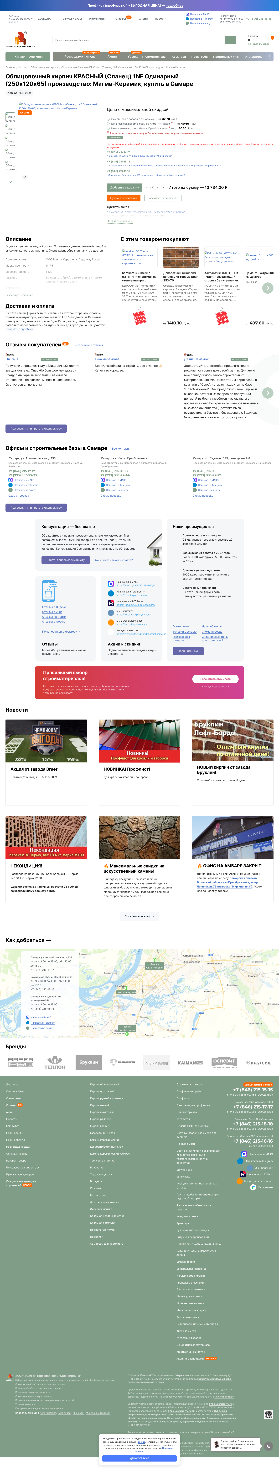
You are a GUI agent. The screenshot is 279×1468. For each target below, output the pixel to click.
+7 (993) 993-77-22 (207, 475)
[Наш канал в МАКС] (244, 1154)
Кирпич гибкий (99, 1126)
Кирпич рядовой (100, 1119)
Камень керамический (104, 1139)
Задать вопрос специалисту (66, 560)
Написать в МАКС (24, 480)
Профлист (96, 1236)
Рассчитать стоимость (215, 679)
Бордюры (96, 1181)
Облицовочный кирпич (44, 67)
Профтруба (199, 56)
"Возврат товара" (220, 1432)
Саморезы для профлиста (106, 1243)
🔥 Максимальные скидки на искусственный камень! (134, 868)
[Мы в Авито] (253, 1187)
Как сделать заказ (258, 43)
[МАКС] (10, 480)
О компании (13, 1098)
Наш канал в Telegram (259, 1161)
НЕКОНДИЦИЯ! (26, 865)
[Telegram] (10, 485)
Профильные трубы (102, 1229)
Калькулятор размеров (215, 686)
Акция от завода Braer (34, 769)
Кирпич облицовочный (104, 1084)
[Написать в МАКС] (27, 1017)
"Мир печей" (64, 1412)
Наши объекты (15, 1139)
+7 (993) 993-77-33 (22, 475)
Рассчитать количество (163, 198)
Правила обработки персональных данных (39, 1388)
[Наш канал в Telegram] (240, 1161)
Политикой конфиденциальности (186, 1418)
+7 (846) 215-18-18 (118, 161)
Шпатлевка (183, 1176)
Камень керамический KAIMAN (110, 1153)
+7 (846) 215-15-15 (253, 1089)
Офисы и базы (72, 18)
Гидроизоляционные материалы (197, 1324)
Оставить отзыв (49, 359)
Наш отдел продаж (18, 1146)
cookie (140, 1393)
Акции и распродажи (190, 1358)
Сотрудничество (16, 1153)
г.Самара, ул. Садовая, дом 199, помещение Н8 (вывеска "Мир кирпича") (146, 175)
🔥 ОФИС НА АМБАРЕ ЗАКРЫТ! (230, 865)
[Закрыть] (188, 5)
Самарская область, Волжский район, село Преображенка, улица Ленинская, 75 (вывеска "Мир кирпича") (164, 165)
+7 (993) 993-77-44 (115, 475)
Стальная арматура (102, 1222)
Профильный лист (226, 56)
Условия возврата (25, 1404)
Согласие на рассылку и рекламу (34, 1396)
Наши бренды (15, 1133)
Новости (160, 18)
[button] (10, 182)
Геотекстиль (98, 1195)
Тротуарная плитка (102, 1160)
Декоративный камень (104, 1202)
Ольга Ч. (12, 359)
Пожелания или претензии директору (36, 428)
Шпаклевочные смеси (190, 1303)
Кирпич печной (99, 1105)
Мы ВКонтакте (264, 1168)
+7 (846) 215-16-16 (118, 171)
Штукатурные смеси (189, 1296)
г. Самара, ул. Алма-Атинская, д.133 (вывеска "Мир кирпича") (140, 156)
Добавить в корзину (124, 187)
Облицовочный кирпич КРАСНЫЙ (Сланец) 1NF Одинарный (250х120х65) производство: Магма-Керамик (123, 67)
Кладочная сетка (187, 1216)
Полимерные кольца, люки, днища (198, 1244)
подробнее (174, 5)
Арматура (179, 56)
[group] (59, 142)
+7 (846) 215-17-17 (118, 151)
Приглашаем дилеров (20, 1174)
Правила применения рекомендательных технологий (44, 1400)
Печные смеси (185, 1143)
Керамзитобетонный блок (106, 1146)
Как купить (13, 1126)
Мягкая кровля (186, 1261)
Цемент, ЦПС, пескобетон (192, 1126)
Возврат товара (16, 1160)
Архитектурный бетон (190, 1351)
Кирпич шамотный (102, 1112)
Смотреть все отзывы (88, 345)
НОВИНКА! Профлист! (127, 769)
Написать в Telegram (26, 485)
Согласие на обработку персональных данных (41, 1384)
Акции (143, 18)
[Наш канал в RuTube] (243, 1174)
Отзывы (120, 18)
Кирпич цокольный (102, 1091)
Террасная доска (101, 1174)
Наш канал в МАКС (261, 1154)
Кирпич (22, 67)
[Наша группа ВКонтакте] (250, 1168)
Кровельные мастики (190, 1282)
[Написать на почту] (10, 490)
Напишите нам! (188, 651)
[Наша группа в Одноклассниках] (240, 1181)
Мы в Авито (265, 1187)
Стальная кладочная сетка (107, 1215)
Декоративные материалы (193, 1344)
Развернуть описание (19, 295)
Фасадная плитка (101, 1209)
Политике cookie (224, 1396)
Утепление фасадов (189, 1337)
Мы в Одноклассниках (258, 1181)
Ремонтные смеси (187, 1317)
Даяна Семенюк (196, 359)
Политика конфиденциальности (32, 1392)
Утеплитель (253, 56)
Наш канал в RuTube (260, 1174)
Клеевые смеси (186, 1331)
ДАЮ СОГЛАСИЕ (139, 1458)
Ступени (95, 1188)
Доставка (44, 18)
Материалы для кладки (191, 1310)
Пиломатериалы (154, 56)
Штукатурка (184, 1169)
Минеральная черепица (191, 1268)
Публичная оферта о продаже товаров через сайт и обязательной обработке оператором (64, 1380)
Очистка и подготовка (190, 1289)
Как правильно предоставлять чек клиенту (39, 1408)
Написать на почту (25, 490)
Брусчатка (96, 1167)
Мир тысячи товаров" (98, 1412)
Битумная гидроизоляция (192, 1237)
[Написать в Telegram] (27, 1022)
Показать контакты (120, 221)
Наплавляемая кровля (190, 1275)
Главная (10, 67)
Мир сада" (78, 1412)
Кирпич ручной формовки (106, 1098)
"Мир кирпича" (48, 1412)
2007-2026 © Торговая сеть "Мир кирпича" (48, 1376)
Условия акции (115, 137)
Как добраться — (28, 940)
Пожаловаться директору (23, 1167)
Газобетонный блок (102, 1133)
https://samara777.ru (145, 1375)
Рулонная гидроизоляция (192, 1230)
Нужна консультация (123, 198)
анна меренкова (107, 359)
